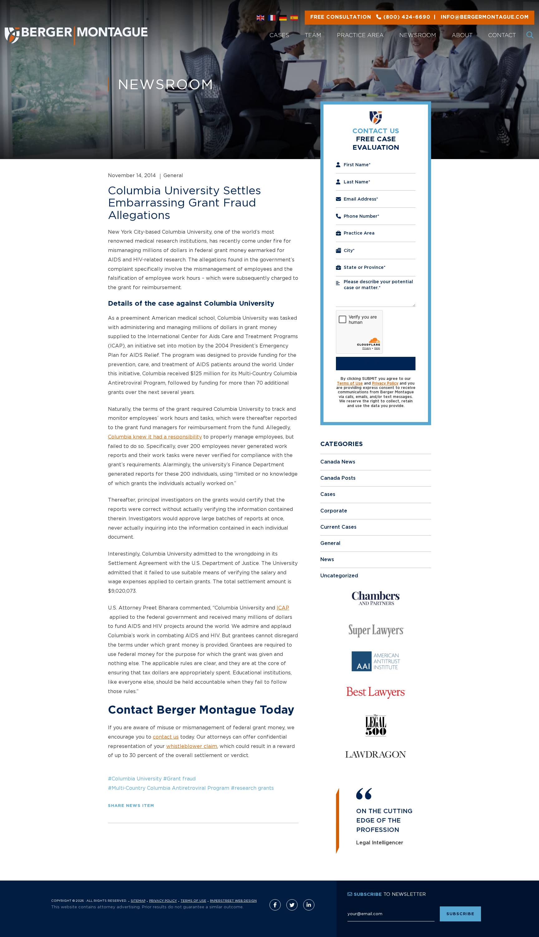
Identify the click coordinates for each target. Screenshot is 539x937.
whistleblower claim (191, 746)
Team (313, 35)
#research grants (252, 788)
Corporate (333, 510)
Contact (502, 35)
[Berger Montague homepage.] (97, 28)
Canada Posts (338, 478)
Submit (375, 363)
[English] (261, 18)
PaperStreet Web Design (233, 900)
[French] (272, 18)
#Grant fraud (179, 778)
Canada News (337, 461)
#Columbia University (135, 778)
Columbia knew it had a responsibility (155, 436)
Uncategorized (339, 575)
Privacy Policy (385, 383)
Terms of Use (350, 383)
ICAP (283, 607)
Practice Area (360, 35)
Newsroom (417, 35)
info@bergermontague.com (419, 17)
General (330, 543)
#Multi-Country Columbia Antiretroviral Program (168, 788)
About (462, 35)
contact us (166, 737)
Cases (279, 35)
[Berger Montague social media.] (275, 904)
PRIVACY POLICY (163, 900)
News (327, 559)
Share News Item (131, 806)
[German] (283, 18)
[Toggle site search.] (530, 35)
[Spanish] (294, 18)
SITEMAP (138, 900)
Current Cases (338, 527)
